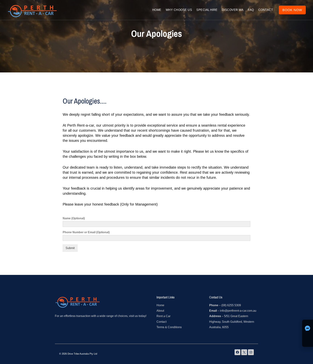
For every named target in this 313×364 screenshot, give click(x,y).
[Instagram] (251, 352)
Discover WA (232, 9)
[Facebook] (237, 352)
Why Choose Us (179, 9)
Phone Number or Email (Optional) (86, 232)
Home (156, 9)
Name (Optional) (74, 218)
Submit (70, 248)
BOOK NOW (292, 10)
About (160, 310)
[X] (244, 352)
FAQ (251, 9)
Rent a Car (163, 316)
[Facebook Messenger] (307, 324)
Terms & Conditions (169, 327)
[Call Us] (307, 333)
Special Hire (207, 9)
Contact (265, 9)
